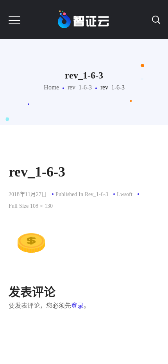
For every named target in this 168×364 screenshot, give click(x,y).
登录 (77, 305)
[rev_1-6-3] (30, 221)
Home (51, 87)
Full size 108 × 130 (31, 206)
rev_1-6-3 (80, 87)
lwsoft (124, 194)
